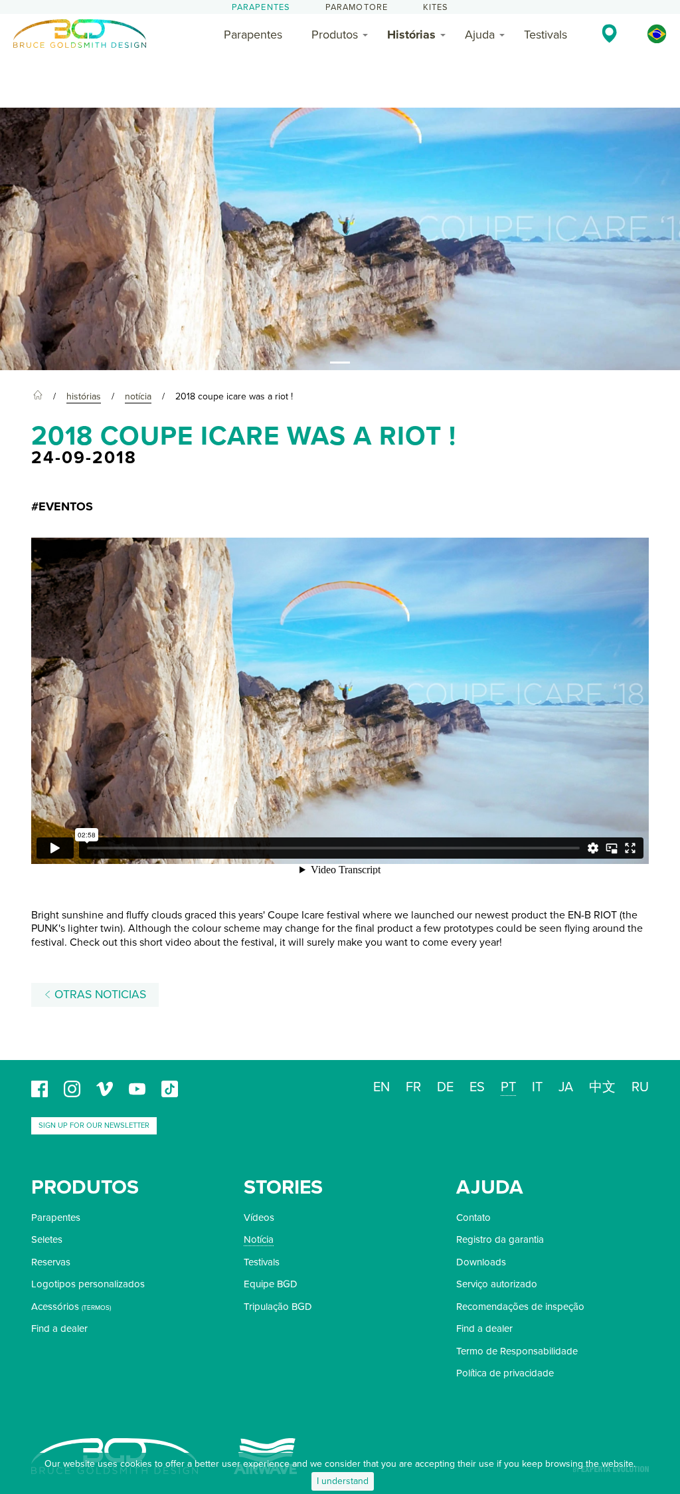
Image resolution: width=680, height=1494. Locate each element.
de (445, 1087)
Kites (436, 7)
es (477, 1087)
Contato (473, 1218)
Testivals (545, 34)
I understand (343, 1481)
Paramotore (356, 7)
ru (640, 1087)
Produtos (334, 34)
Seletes (46, 1239)
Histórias (411, 34)
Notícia (259, 1239)
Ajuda (480, 34)
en (381, 1087)
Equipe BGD (271, 1284)
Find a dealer (59, 1328)
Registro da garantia (500, 1239)
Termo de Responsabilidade (517, 1351)
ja (565, 1087)
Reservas (50, 1262)
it (537, 1087)
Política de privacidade (505, 1373)
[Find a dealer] (609, 33)
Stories (283, 1187)
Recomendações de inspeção (520, 1307)
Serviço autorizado (496, 1284)
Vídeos (259, 1218)
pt (508, 1087)
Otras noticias (98, 995)
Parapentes (261, 7)
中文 (602, 1087)
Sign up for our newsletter (94, 1125)
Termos (96, 1308)
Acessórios (55, 1307)
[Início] (37, 397)
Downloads (481, 1262)
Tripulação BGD (278, 1307)
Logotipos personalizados (88, 1284)
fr (413, 1087)
